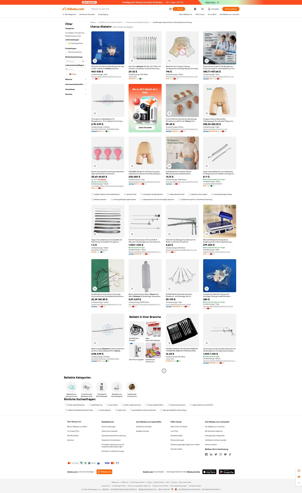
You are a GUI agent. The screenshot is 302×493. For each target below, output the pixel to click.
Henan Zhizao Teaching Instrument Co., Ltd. (182, 76)
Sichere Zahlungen (108, 427)
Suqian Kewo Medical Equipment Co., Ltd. (106, 304)
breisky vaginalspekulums (76, 405)
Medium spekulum (100, 199)
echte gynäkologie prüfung (223, 194)
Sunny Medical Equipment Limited (178, 304)
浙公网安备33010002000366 (189, 489)
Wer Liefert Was (185, 482)
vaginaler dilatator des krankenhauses (107, 194)
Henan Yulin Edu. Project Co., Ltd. (215, 129)
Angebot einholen (142, 431)
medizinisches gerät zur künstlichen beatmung (196, 199)
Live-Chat (174, 431)
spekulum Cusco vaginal (199, 194)
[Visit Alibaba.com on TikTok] (230, 454)
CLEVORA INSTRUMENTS (212, 184)
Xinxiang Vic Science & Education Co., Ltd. (218, 76)
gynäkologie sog (97, 405)
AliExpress (115, 482)
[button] (170, 9)
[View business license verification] (172, 489)
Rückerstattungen (177, 440)
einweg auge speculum (177, 405)
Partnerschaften (211, 444)
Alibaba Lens (72, 472)
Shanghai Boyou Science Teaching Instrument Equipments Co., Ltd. (145, 182)
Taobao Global (159, 482)
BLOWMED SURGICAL (99, 250)
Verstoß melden (176, 449)
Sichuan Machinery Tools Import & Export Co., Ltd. (182, 129)
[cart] (203, 9)
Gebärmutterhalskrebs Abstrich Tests (80, 410)
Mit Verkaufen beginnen (214, 431)
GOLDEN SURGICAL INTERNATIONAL (105, 129)
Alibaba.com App (193, 472)
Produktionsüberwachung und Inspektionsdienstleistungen (113, 446)
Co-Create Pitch (73, 431)
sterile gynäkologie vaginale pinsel (124, 199)
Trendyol (174, 482)
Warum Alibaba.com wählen (77, 427)
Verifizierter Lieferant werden (215, 440)
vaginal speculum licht (177, 194)
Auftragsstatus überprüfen (215, 436)
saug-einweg (113, 405)
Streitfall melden (177, 436)
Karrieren (70, 440)
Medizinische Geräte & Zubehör (110, 22)
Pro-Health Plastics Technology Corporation (107, 186)
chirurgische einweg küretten (153, 194)
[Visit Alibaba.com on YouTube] (225, 454)
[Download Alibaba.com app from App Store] (209, 471)
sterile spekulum (105, 410)
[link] (299, 471)
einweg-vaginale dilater (155, 405)
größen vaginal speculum (132, 405)
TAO (167, 482)
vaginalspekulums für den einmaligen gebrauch (158, 199)
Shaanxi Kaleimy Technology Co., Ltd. (216, 252)
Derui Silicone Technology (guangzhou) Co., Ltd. (145, 304)
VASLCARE (133, 76)
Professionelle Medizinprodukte (137, 22)
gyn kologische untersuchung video (144, 410)
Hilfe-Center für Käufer (179, 427)
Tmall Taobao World (137, 482)
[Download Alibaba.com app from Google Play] (227, 471)
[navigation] (76, 197)
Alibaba (93, 22)
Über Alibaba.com (74, 422)
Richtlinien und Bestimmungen (113, 451)
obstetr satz (122, 410)
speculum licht (131, 194)
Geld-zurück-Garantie (109, 431)
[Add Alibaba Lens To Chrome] (104, 471)
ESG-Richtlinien (73, 436)
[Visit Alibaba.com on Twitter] (215, 454)
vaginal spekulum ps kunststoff (202, 405)
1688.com (124, 482)
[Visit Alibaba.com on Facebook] (206, 454)
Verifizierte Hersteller (144, 427)
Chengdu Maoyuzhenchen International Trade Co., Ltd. (182, 182)
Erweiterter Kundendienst (111, 440)
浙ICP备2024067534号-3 (211, 489)
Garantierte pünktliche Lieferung (114, 436)
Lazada (149, 482)
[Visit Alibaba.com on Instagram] (220, 454)
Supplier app (148, 472)
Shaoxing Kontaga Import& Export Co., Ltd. (181, 250)
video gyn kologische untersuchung (174, 410)
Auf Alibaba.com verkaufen (215, 427)
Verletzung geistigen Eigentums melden (185, 444)
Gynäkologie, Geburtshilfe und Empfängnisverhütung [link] (172, 22)
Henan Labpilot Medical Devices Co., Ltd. (106, 76)
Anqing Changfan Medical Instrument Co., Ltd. (145, 252)
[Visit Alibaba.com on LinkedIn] (211, 454)
